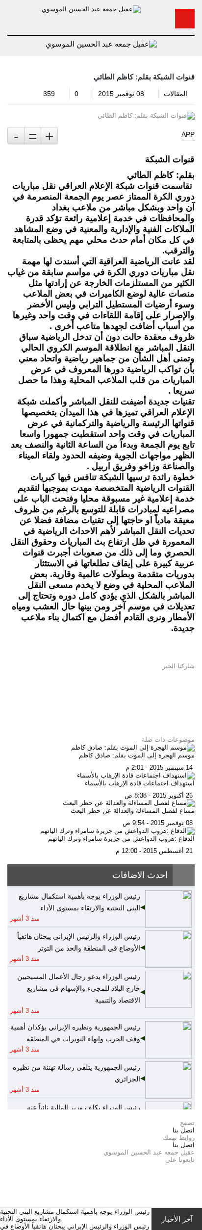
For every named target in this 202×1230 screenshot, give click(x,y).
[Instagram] (192, 1203)
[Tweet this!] (192, 673)
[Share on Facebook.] (192, 680)
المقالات (175, 94)
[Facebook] (192, 1167)
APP (188, 134)
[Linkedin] (192, 1196)
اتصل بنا (184, 1130)
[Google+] (192, 1189)
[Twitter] (192, 1174)
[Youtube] (192, 1181)
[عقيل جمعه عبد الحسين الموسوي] (91, 8)
